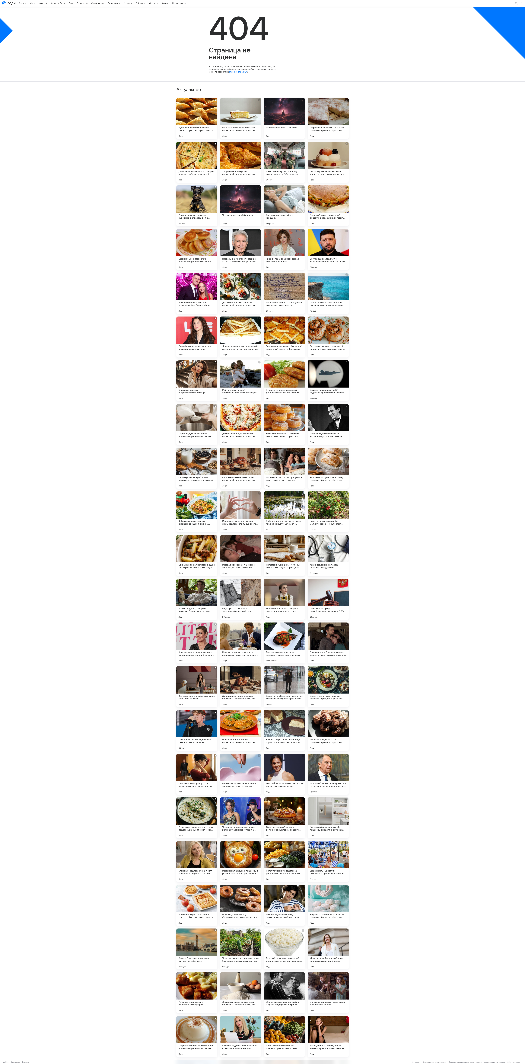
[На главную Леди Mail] (10, 3)
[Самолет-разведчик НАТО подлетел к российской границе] (328, 380)
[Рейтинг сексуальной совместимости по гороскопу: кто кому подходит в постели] (240, 380)
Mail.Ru (5, 1062)
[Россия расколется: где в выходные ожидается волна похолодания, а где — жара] (196, 205)
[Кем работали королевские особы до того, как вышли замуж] (284, 774)
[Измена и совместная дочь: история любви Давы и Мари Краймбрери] (196, 293)
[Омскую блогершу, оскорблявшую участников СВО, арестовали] (328, 599)
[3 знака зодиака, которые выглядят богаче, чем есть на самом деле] (196, 599)
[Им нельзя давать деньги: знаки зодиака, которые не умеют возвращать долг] (240, 774)
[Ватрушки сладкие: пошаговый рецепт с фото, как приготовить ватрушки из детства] (328, 337)
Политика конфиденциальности (461, 1062)
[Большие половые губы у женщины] (284, 205)
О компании (15, 1062)
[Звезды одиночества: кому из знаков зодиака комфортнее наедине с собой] (284, 599)
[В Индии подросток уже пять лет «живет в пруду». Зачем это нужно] (284, 511)
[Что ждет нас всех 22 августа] (284, 118)
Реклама (25, 1062)
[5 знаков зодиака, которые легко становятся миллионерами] (240, 1036)
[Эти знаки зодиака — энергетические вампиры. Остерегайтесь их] (196, 380)
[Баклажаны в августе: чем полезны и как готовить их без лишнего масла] (284, 642)
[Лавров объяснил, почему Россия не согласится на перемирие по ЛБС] (328, 774)
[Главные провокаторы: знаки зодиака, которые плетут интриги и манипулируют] (240, 642)
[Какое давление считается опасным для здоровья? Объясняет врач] (328, 555)
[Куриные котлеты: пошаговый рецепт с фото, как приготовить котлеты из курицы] (284, 380)
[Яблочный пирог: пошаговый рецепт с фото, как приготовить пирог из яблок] (196, 905)
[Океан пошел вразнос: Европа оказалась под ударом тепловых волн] (328, 293)
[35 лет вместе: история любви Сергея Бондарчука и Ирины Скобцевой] (284, 992)
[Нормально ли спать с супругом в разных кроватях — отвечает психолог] (284, 468)
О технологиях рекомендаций (434, 1062)
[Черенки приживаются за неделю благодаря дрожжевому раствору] (240, 948)
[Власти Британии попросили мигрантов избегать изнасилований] (196, 948)
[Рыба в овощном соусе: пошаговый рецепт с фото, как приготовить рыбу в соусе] (240, 730)
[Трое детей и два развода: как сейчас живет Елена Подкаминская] (284, 249)
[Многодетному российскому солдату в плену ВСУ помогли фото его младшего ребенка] (284, 162)
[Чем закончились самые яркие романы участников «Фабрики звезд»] (240, 817)
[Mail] (4, 3)
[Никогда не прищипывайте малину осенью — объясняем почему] (328, 511)
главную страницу (238, 71)
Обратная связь (513, 1062)
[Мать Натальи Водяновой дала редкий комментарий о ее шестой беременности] (328, 948)
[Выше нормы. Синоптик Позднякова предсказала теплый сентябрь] (328, 861)
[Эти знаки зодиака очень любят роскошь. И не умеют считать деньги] (196, 861)
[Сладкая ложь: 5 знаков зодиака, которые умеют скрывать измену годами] (328, 642)
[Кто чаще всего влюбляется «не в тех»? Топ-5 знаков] (196, 686)
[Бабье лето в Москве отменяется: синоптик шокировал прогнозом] (284, 686)
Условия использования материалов (490, 1062)
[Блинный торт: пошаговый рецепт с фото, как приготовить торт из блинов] (284, 730)
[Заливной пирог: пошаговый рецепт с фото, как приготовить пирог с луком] (328, 205)
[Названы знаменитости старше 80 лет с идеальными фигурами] (240, 249)
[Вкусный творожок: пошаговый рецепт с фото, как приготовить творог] (284, 948)
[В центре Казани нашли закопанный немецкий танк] (240, 599)
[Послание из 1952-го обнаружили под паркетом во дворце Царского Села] (284, 293)
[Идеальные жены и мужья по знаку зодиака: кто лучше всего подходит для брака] (240, 511)
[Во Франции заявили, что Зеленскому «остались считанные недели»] (328, 249)
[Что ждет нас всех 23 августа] (240, 205)
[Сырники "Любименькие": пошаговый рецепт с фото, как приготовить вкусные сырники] (196, 249)
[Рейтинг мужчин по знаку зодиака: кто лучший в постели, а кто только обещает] (284, 905)
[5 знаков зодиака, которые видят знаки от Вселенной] (328, 992)
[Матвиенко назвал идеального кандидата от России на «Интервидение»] (196, 730)
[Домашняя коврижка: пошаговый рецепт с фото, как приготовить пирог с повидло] (240, 337)
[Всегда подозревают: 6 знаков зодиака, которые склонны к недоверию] (240, 555)
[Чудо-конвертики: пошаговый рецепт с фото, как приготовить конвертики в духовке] (196, 118)
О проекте (416, 1062)
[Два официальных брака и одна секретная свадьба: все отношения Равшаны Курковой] (196, 337)
